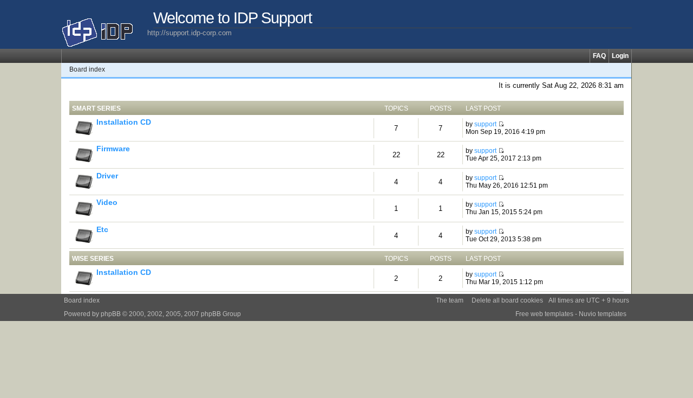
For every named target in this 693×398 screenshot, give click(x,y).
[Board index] (104, 28)
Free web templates (544, 314)
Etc (102, 230)
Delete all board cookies (507, 300)
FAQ (599, 56)
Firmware (113, 149)
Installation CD (123, 122)
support (485, 124)
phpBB (111, 314)
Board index (87, 69)
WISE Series (93, 258)
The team (449, 300)
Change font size (623, 69)
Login (620, 56)
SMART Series (96, 108)
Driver (107, 176)
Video (106, 202)
